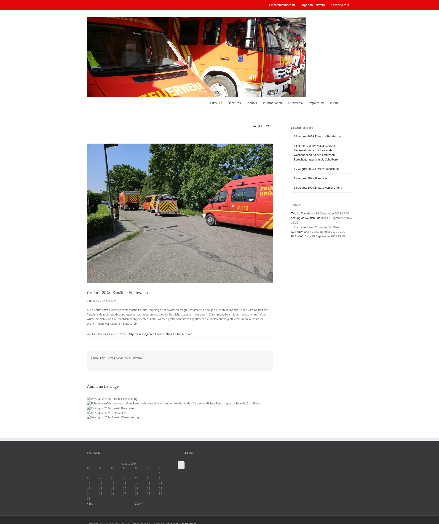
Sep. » (138, 503)
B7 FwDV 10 (298, 236)
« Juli (90, 503)
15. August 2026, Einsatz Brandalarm (316, 169)
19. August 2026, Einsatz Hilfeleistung (317, 136)
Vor (268, 126)
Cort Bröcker (99, 334)
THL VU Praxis (299, 227)
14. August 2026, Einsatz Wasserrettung (318, 188)
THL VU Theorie (301, 213)
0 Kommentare (183, 334)
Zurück (257, 126)
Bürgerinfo (148, 334)
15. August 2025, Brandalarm (311, 178)
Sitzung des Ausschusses (306, 218)
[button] (345, 103)
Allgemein (135, 334)
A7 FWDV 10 (299, 232)
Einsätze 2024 (163, 334)
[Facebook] (181, 465)
